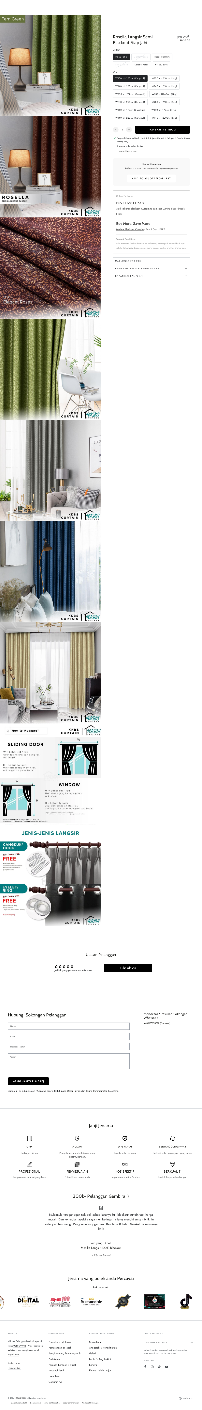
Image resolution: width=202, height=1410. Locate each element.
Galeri (92, 1353)
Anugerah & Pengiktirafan (103, 1348)
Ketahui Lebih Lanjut (100, 1370)
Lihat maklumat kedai (127, 151)
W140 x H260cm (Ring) (164, 87)
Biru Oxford (121, 65)
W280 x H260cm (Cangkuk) (130, 102)
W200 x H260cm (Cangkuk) (130, 95)
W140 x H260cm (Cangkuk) (130, 87)
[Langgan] (192, 1342)
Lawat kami (54, 1376)
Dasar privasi (35, 1403)
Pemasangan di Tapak (60, 1348)
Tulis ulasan (128, 968)
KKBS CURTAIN (21, 1398)
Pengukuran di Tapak (60, 1342)
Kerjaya (93, 1365)
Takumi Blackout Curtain (136, 209)
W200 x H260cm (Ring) (164, 95)
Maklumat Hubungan (90, 1403)
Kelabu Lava (161, 65)
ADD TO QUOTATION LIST (151, 178)
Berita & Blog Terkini (100, 1359)
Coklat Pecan (141, 57)
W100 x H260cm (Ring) (164, 79)
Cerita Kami (95, 1342)
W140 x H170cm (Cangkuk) (130, 110)
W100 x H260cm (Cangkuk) (130, 79)
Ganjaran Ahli (56, 1382)
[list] (101, 1157)
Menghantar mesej (28, 1081)
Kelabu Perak (141, 65)
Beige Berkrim (162, 57)
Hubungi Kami (14, 1367)
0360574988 (19, 1345)
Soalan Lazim (14, 1363)
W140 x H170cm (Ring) (164, 110)
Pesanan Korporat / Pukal (62, 1365)
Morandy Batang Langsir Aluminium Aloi (101, 1248)
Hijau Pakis (121, 57)
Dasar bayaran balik (19, 1403)
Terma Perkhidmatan (97, 1091)
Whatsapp (12, 1350)
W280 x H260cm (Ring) (164, 102)
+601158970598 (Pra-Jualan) (157, 1023)
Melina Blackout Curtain (130, 229)
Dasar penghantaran (71, 1403)
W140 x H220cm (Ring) (164, 118)
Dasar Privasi (73, 1091)
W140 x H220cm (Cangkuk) (130, 118)
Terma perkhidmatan (52, 1403)
